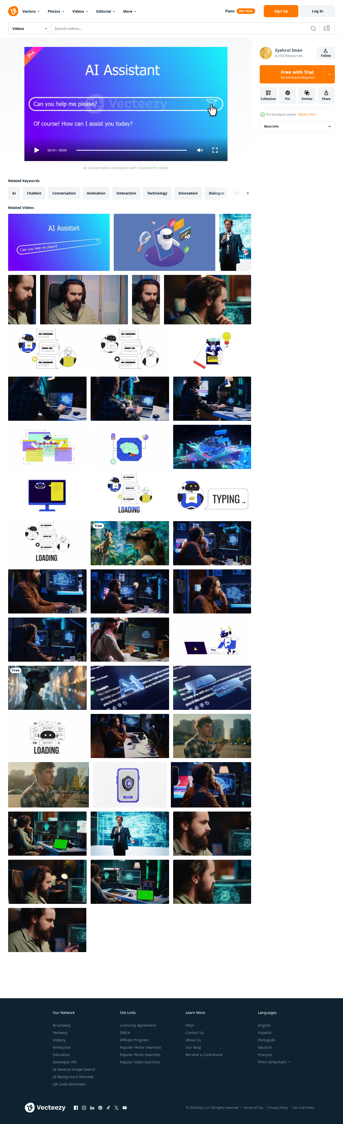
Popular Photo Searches (140, 1054)
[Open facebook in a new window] (76, 1107)
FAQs (190, 1025)
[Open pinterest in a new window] (100, 1107)
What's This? (307, 114)
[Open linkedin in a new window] (92, 1107)
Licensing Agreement (138, 1025)
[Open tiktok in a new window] (108, 1107)
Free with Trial (297, 74)
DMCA (125, 1032)
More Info (271, 126)
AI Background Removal (73, 1076)
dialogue (216, 193)
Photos (54, 11)
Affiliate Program (134, 1040)
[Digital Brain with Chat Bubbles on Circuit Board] (212, 447)
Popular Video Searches (140, 1062)
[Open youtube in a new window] (125, 1107)
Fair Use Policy (303, 1107)
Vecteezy (60, 1032)
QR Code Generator (69, 1084)
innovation (188, 193)
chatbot (34, 193)
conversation (64, 193)
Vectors (29, 11)
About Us (193, 1040)
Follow (326, 56)
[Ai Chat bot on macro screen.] (130, 688)
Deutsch (265, 1047)
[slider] (131, 150)
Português (266, 1040)
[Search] (313, 28)
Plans (230, 11)
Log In (317, 11)
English (264, 1025)
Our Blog (193, 1047)
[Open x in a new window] (117, 1107)
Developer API (65, 1062)
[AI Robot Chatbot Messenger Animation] (164, 242)
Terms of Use (253, 1107)
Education (61, 1054)
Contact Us (195, 1032)
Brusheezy (62, 1025)
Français (265, 1054)
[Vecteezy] (13, 11)
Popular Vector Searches (140, 1047)
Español (264, 1032)
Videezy (59, 1040)
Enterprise (62, 1047)
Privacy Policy (278, 1107)
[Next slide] (243, 193)
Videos (78, 11)
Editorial (103, 11)
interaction (126, 193)
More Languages (272, 1062)
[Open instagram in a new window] (84, 1107)
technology (157, 193)
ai (14, 193)
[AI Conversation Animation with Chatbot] (59, 242)
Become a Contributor (204, 1054)
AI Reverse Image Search (74, 1069)
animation (96, 193)
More (127, 11)
